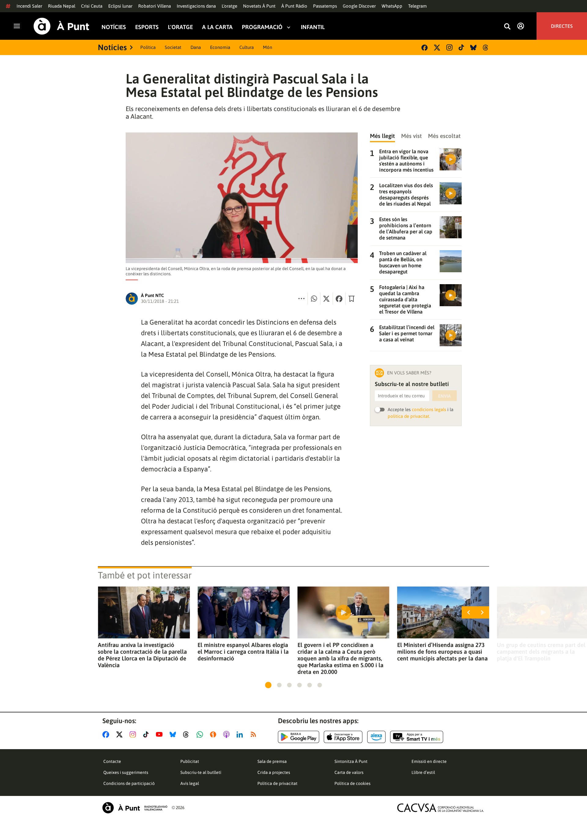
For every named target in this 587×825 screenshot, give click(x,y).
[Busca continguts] (507, 27)
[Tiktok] (461, 47)
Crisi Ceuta (91, 6)
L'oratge (229, 6)
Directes (562, 26)
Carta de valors (349, 772)
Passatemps (325, 6)
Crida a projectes (273, 772)
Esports (147, 27)
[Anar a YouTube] (160, 734)
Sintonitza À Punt (350, 761)
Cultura (246, 47)
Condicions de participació (129, 783)
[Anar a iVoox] (214, 734)
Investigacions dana (196, 6)
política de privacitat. (409, 416)
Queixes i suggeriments (125, 772)
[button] (268, 685)
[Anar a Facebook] (107, 734)
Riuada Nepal (61, 6)
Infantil (313, 27)
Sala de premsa (272, 761)
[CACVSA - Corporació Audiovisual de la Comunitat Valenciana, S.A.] (441, 807)
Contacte (112, 761)
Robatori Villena (154, 6)
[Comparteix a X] (326, 298)
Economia (220, 47)
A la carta (217, 27)
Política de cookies (352, 783)
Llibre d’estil (423, 772)
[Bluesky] (473, 47)
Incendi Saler (29, 6)
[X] (437, 47)
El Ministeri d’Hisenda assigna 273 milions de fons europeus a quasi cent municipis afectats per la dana (442, 651)
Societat (173, 47)
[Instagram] (449, 47)
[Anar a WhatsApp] (201, 734)
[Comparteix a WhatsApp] (314, 298)
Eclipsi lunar (120, 6)
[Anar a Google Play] (298, 737)
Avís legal (189, 783)
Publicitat (189, 761)
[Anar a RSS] (255, 734)
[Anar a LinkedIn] (241, 734)
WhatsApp (392, 6)
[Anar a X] (120, 734)
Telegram (417, 6)
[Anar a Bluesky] (174, 734)
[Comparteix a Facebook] (339, 298)
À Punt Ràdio (294, 6)
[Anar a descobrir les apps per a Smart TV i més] (416, 737)
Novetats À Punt (259, 6)
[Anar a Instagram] (134, 734)
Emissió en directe (429, 761)
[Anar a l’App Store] (343, 737)
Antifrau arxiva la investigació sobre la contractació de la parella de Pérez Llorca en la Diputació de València (142, 654)
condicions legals (429, 409)
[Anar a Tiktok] (147, 734)
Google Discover (359, 6)
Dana (195, 47)
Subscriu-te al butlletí (200, 772)
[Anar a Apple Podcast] (227, 734)
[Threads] (486, 47)
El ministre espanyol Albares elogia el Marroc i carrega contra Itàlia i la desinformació (243, 651)
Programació (262, 27)
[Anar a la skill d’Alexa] (376, 737)
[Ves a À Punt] (61, 26)
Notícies (114, 27)
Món (267, 47)
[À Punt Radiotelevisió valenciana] (134, 807)
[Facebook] (424, 47)
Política (148, 47)
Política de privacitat (277, 783)
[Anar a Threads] (187, 734)
